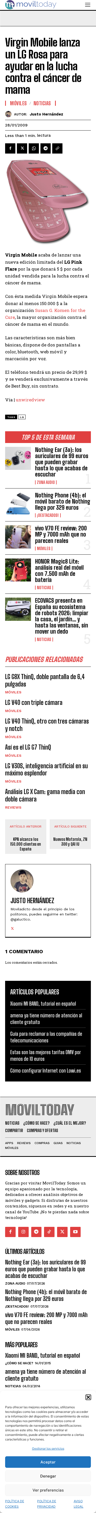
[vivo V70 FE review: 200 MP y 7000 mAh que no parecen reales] (18, 536)
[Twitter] (22, 148)
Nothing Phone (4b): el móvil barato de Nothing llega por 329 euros (62, 501)
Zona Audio (46, 482)
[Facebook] (10, 148)
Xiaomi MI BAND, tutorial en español (43, 1003)
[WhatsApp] (34, 148)
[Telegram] (45, 148)
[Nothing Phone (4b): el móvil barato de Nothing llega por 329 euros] (18, 503)
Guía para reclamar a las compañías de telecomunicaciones (46, 1037)
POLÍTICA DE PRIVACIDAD (46, 1503)
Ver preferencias (48, 1490)
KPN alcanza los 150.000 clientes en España (25, 844)
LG (22, 417)
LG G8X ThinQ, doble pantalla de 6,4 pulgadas (45, 680)
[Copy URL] (57, 148)
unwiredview (30, 400)
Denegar (48, 1476)
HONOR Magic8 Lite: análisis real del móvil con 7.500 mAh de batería (59, 571)
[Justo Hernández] (9, 114)
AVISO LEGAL (78, 1503)
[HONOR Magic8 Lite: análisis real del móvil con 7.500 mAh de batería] (18, 569)
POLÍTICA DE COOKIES (14, 1503)
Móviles (43, 548)
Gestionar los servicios (48, 1448)
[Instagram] (23, 1232)
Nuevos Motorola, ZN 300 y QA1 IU (70, 841)
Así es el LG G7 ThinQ (28, 747)
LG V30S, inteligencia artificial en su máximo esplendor (46, 769)
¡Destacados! (48, 515)
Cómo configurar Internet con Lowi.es (45, 1070)
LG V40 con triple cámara (33, 702)
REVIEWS (13, 807)
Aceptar (48, 1462)
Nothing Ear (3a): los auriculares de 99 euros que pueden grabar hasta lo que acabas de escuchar (61, 462)
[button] (88, 1397)
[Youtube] (75, 1232)
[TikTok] (49, 1232)
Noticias (44, 588)
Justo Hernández (46, 114)
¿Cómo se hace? (19, 1363)
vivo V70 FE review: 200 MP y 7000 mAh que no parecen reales (61, 534)
